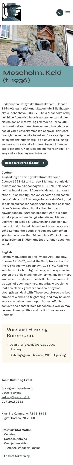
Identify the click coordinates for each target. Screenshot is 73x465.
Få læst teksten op (17, 456)
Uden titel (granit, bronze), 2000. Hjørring (32, 347)
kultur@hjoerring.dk (15, 397)
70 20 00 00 (30, 418)
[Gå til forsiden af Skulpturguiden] (27, 12)
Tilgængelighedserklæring (22, 448)
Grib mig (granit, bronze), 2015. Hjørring (38, 355)
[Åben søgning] (59, 12)
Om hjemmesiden (16, 443)
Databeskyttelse (15, 439)
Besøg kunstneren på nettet (22, 162)
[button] (69, 12)
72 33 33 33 (38, 413)
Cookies (9, 434)
